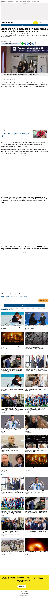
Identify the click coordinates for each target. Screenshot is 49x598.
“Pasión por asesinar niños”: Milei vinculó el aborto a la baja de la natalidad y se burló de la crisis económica (36, 327)
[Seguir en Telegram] (37, 578)
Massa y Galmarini (21, 1)
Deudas (25, 1)
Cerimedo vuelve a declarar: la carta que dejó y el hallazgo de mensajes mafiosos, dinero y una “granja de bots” (12, 370)
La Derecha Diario (16, 1)
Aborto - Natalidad (34, 1)
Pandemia (7, 296)
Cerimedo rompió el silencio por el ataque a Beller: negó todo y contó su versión (12, 449)
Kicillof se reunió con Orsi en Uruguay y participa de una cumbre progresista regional (36, 369)
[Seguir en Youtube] (41, 578)
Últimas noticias (4, 474)
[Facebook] (25, 43)
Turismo (21, 296)
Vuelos (25, 296)
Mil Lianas (28, 25)
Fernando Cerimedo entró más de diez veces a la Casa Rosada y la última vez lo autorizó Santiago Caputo (12, 469)
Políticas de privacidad (24, 593)
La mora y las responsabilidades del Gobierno (36, 531)
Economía (7, 25)
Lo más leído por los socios (7, 309)
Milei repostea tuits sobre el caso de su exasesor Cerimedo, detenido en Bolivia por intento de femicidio (35, 450)
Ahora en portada (5, 352)
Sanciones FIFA (29, 1)
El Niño (38, 1)
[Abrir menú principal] (47, 22)
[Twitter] (30, 43)
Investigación (22, 25)
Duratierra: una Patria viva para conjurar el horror (11, 346)
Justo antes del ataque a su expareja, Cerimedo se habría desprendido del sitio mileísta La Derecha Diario (36, 430)
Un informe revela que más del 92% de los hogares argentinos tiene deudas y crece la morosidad (35, 389)
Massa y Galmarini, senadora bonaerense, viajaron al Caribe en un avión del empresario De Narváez (12, 327)
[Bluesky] (28, 43)
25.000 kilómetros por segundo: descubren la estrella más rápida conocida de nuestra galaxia (36, 553)
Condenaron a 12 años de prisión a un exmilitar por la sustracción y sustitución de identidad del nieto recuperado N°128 (12, 410)
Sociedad (12, 25)
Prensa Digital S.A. (24, 591)
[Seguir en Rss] (42, 578)
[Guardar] (36, 43)
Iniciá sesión (41, 22)
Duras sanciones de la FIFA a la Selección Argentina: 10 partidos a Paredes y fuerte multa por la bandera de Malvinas (35, 410)
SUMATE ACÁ (22, 586)
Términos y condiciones (24, 595)
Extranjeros (16, 296)
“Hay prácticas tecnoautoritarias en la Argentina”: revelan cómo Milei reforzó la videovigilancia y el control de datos (35, 347)
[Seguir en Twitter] (34, 578)
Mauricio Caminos (28, 350)
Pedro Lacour (27, 329)
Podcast (32, 25)
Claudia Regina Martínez (5, 348)
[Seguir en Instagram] (39, 578)
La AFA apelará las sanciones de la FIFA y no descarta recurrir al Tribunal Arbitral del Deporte (11, 430)
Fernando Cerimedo (10, 1)
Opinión (16, 25)
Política (2, 25)
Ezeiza (12, 296)
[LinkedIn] (33, 43)
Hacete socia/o (35, 22)
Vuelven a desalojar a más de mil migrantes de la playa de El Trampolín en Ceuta (12, 552)
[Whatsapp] (22, 43)
